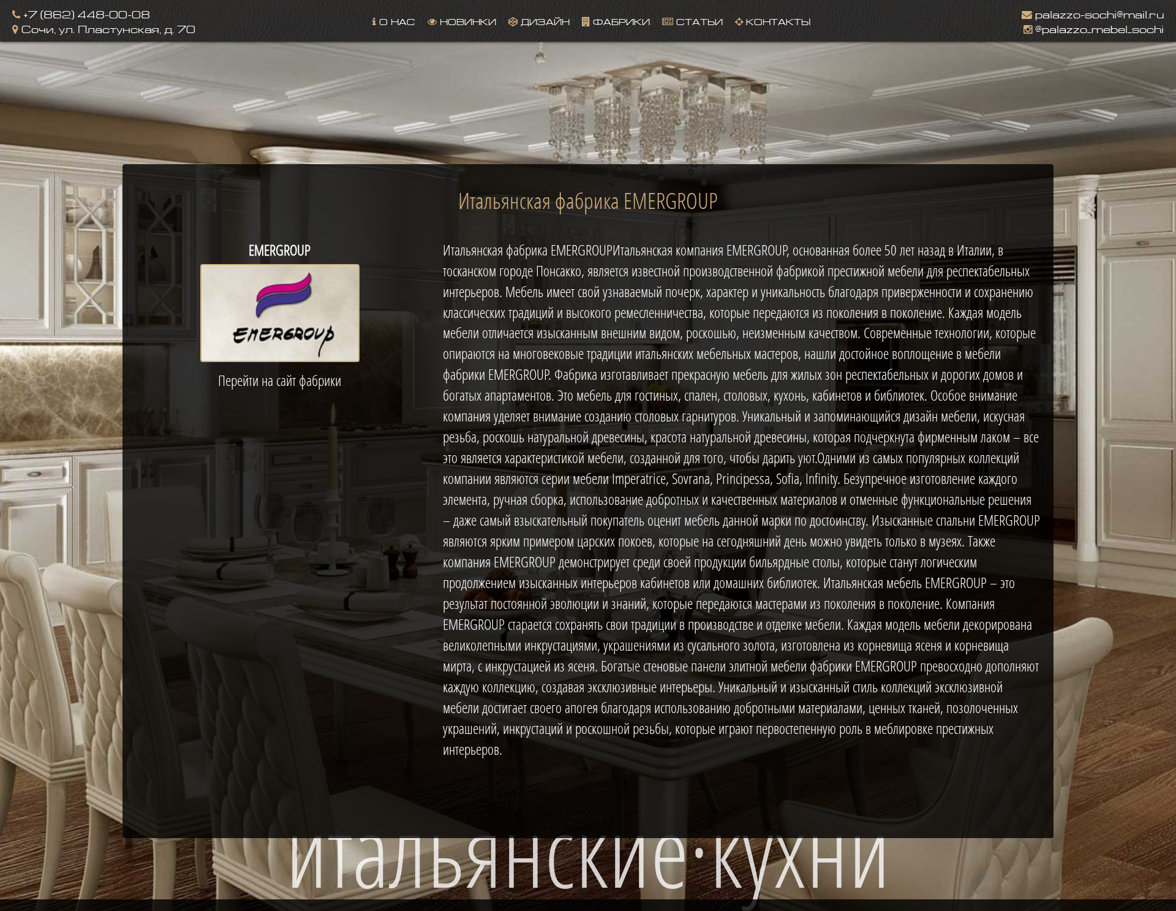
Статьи (698, 20)
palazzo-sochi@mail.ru (1098, 13)
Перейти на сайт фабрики (279, 380)
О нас (395, 20)
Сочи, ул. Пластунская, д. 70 (106, 28)
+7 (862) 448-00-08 (85, 13)
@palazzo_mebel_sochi (1098, 28)
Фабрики (620, 20)
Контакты (776, 20)
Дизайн (544, 20)
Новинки (466, 20)
